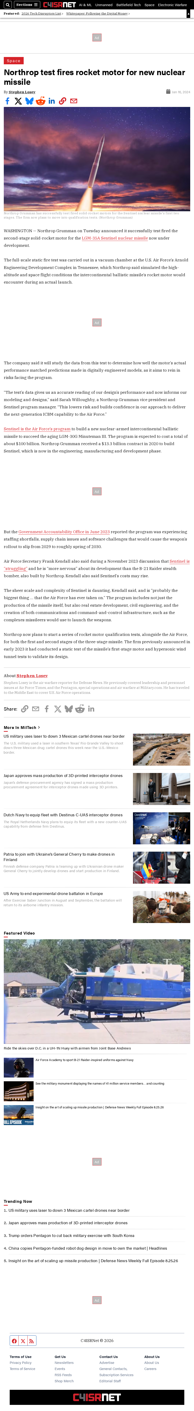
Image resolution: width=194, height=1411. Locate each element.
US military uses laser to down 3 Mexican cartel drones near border (64, 736)
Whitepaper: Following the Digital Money (97, 14)
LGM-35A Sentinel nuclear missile (115, 238)
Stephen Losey (22, 92)
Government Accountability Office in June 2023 (64, 531)
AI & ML (85, 4)
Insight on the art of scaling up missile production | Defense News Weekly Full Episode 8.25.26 (99, 1107)
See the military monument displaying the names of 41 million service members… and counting (99, 1083)
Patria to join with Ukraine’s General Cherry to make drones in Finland (59, 856)
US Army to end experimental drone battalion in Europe (53, 893)
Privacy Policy (20, 1362)
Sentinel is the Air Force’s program (37, 428)
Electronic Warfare (172, 4)
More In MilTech (20, 727)
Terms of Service (22, 1368)
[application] (97, 991)
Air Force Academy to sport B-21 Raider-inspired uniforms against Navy (84, 1059)
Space (149, 4)
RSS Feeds (63, 1374)
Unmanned (104, 4)
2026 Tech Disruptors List (41, 14)
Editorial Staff (110, 1380)
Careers (150, 1368)
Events (60, 1368)
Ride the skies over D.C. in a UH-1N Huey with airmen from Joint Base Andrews (67, 1047)
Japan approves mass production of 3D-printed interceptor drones (63, 775)
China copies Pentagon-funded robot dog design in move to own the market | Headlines (88, 1248)
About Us (151, 1362)
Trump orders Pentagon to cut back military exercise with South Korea (72, 1235)
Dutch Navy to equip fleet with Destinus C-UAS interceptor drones (63, 814)
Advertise (106, 1362)
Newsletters (64, 1362)
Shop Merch (64, 1380)
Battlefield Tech (128, 4)
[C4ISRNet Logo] (59, 5)
